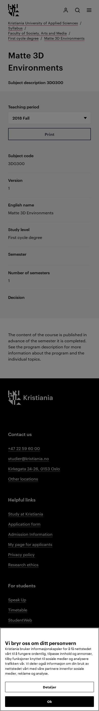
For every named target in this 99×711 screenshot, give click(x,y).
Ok (49, 701)
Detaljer (49, 687)
